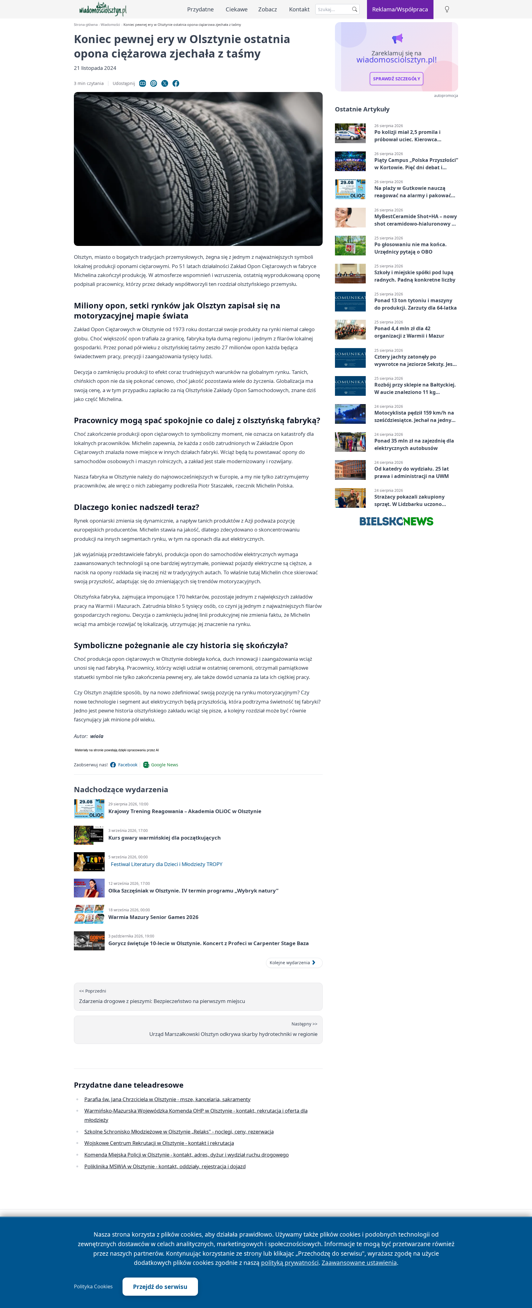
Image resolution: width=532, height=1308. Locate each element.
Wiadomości (110, 24)
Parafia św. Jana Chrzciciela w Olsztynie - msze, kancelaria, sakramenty (167, 1099)
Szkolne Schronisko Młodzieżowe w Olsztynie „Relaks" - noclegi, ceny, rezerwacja (179, 1131)
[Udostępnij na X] (164, 83)
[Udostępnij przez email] (153, 83)
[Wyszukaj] (354, 9)
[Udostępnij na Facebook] (175, 83)
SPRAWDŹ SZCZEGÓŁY (396, 79)
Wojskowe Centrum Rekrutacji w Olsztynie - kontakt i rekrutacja (159, 1142)
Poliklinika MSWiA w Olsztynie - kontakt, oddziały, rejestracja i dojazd (165, 1166)
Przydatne (200, 9)
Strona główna (86, 24)
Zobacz (267, 9)
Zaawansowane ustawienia (359, 1262)
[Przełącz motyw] (447, 9)
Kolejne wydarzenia (290, 962)
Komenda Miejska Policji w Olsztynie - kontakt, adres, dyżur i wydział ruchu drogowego (186, 1154)
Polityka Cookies (93, 1286)
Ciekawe (237, 9)
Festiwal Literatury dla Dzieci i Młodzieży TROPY (167, 864)
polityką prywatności (290, 1262)
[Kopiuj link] (142, 83)
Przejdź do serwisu (160, 1286)
